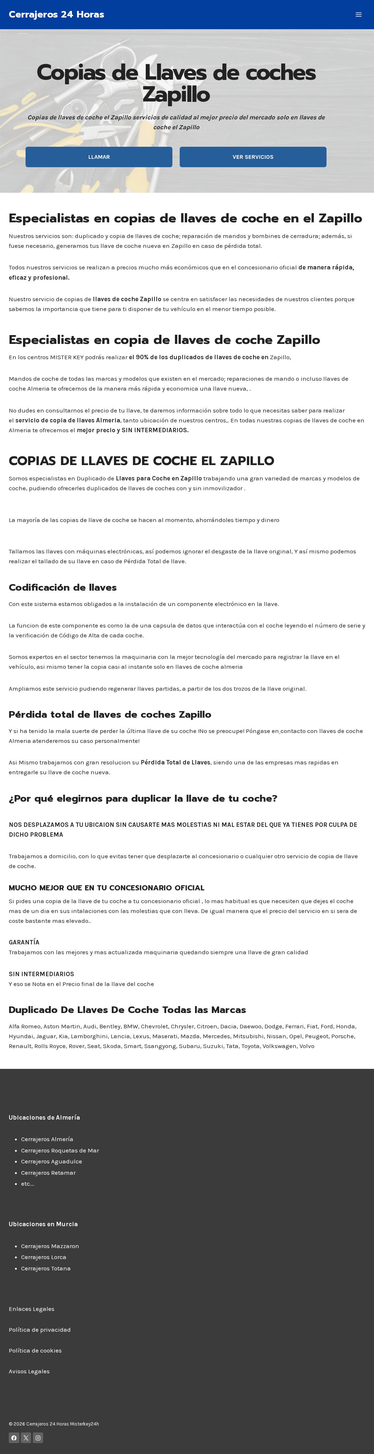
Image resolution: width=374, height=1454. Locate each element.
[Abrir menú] (358, 14)
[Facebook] (14, 1437)
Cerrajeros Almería (47, 1139)
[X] (26, 1437)
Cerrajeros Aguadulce (51, 1161)
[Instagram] (38, 1437)
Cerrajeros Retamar (48, 1172)
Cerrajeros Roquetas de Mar (60, 1150)
